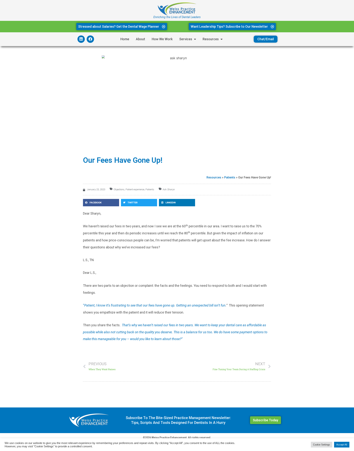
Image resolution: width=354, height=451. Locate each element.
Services (185, 39)
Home (124, 39)
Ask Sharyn (169, 189)
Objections (119, 189)
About (140, 39)
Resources (211, 39)
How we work (162, 39)
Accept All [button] (341, 444)
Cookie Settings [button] (321, 444)
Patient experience (135, 189)
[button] (101, 202)
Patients (229, 177)
